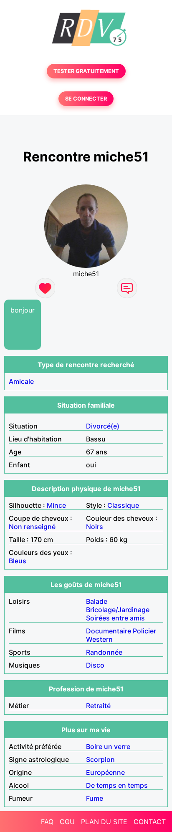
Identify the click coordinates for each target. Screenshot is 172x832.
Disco (95, 665)
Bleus (17, 561)
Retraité (98, 705)
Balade (96, 601)
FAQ (47, 821)
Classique (123, 505)
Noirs (94, 526)
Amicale (21, 381)
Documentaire (108, 631)
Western (99, 639)
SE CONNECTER (86, 99)
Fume (94, 798)
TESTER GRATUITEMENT (86, 71)
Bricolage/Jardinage (117, 609)
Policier (144, 631)
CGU (67, 821)
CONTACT (150, 821)
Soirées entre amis (115, 618)
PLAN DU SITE (104, 821)
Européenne (105, 772)
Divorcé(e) (102, 426)
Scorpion (100, 759)
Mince (56, 505)
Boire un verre (108, 746)
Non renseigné (32, 526)
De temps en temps (117, 785)
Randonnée (104, 652)
